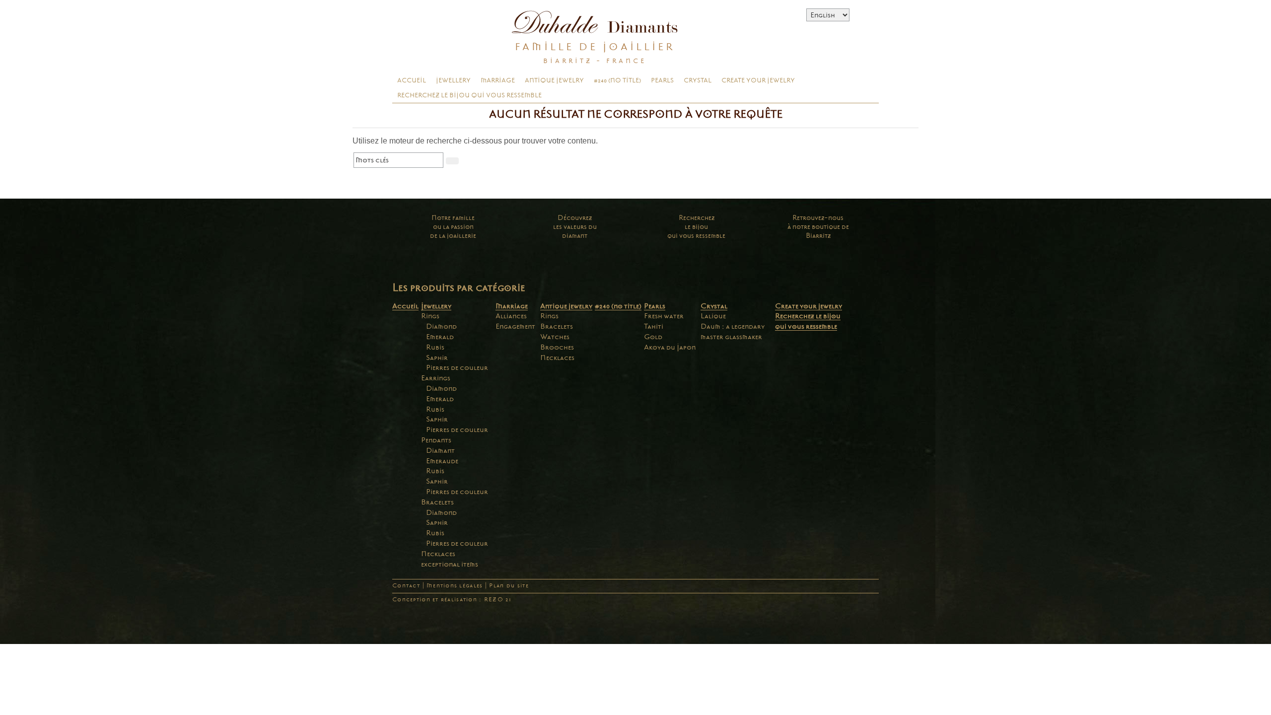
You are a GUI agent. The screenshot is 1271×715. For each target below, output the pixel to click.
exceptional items (449, 564)
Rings (430, 316)
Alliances (511, 316)
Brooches (557, 347)
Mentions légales (454, 585)
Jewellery (453, 80)
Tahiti (653, 326)
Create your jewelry (758, 80)
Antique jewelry (554, 80)
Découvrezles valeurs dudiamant (575, 226)
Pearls (662, 80)
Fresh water (664, 316)
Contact (406, 585)
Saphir (437, 357)
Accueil (411, 80)
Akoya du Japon (670, 347)
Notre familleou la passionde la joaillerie (453, 226)
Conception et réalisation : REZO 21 (451, 599)
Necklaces (438, 554)
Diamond (441, 326)
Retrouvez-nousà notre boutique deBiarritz (818, 226)
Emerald (440, 337)
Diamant (440, 450)
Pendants (436, 440)
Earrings (435, 378)
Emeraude (442, 461)
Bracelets (437, 502)
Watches (554, 337)
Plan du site (508, 585)
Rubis (435, 347)
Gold (653, 337)
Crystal (697, 80)
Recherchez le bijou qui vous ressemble (469, 95)
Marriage (498, 80)
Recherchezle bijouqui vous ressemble (696, 226)
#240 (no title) (617, 80)
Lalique (713, 316)
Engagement (515, 326)
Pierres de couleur (457, 367)
